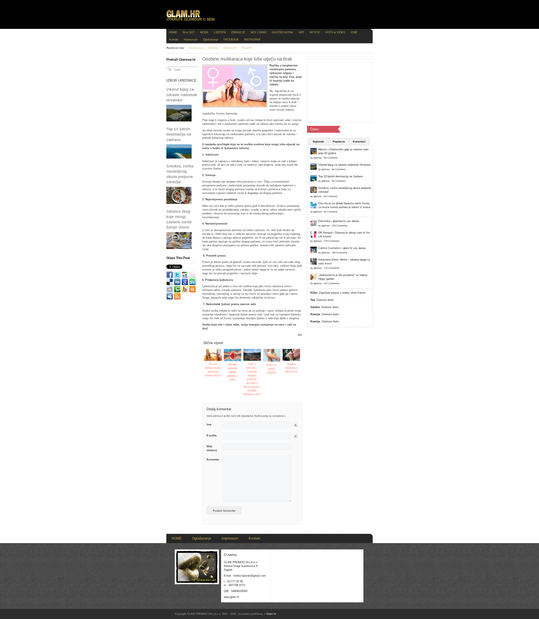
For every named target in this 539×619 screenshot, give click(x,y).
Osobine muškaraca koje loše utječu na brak (247, 59)
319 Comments (339, 225)
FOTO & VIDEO (335, 32)
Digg (177, 282)
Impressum (190, 39)
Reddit (169, 289)
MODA (204, 32)
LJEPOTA (220, 32)
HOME (173, 32)
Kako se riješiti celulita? (272, 368)
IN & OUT (189, 32)
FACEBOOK (231, 39)
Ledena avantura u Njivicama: (291, 367)
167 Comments (331, 283)
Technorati (177, 289)
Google (184, 282)
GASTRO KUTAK (282, 32)
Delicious (169, 282)
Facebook (169, 275)
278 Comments (331, 241)
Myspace (169, 296)
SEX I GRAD (259, 32)
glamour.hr (230, 48)
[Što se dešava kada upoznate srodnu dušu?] (213, 355)
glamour (213, 48)
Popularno (339, 141)
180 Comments (339, 252)
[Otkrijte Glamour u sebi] (190, 20)
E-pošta (211, 435)
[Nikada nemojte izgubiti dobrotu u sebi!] (232, 355)
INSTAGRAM (252, 39)
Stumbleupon (192, 282)
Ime (209, 424)
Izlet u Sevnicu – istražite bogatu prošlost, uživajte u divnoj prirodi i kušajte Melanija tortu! (252, 379)
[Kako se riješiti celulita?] (272, 355)
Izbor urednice (181, 80)
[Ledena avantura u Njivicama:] (291, 355)
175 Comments (331, 268)
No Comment (330, 157)
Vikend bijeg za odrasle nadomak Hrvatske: (181, 94)
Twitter (177, 275)
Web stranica (212, 448)
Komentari (359, 141)
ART (301, 32)
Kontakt (174, 39)
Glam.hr (270, 613)
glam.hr (246, 48)
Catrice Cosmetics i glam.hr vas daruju (342, 248)
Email (192, 275)
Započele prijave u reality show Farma (342, 292)
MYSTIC (315, 32)
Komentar (213, 459)
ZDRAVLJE (238, 32)
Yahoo (184, 289)
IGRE (354, 32)
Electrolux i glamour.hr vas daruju (338, 221)
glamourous (196, 48)
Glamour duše (325, 299)
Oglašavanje (210, 39)
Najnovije (318, 141)
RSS (177, 296)
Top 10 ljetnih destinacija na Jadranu (178, 134)
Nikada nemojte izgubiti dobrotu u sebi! (232, 372)
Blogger (192, 289)
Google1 (184, 275)
